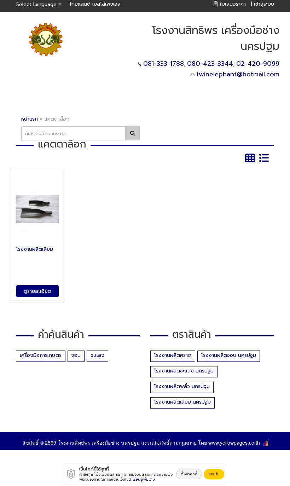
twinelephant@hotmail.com (237, 74)
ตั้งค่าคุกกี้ (189, 474)
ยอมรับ (214, 474)
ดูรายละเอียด (37, 291)
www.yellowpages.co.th (234, 442)
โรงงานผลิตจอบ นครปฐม (228, 355)
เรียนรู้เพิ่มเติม (144, 479)
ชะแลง (97, 355)
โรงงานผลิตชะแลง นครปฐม (184, 371)
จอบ (76, 355)
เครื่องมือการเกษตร (41, 355)
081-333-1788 (163, 64)
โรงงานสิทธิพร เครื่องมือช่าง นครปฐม (99, 442)
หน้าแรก (29, 119)
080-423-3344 (210, 64)
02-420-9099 (257, 64)
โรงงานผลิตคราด (172, 355)
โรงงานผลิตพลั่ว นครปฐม (182, 386)
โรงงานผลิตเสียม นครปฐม (182, 402)
